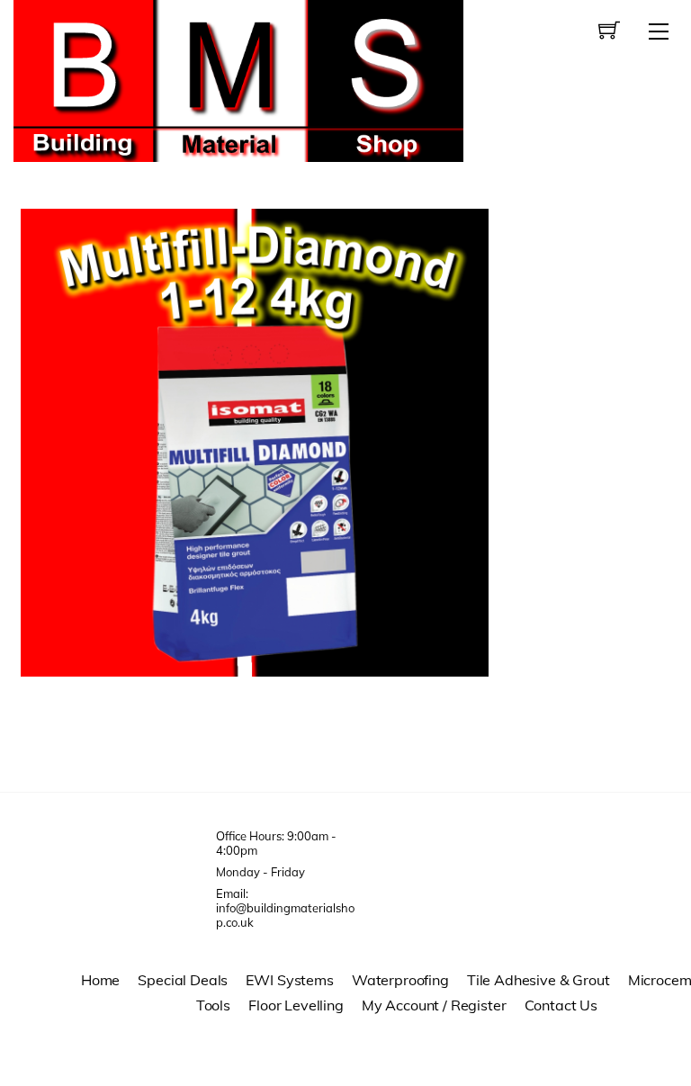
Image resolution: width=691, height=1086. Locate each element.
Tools (213, 1005)
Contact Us (561, 1005)
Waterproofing (400, 980)
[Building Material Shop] (238, 79)
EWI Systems (289, 980)
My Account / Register (434, 1005)
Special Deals (183, 980)
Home (100, 980)
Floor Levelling (296, 1005)
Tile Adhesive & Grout (538, 980)
